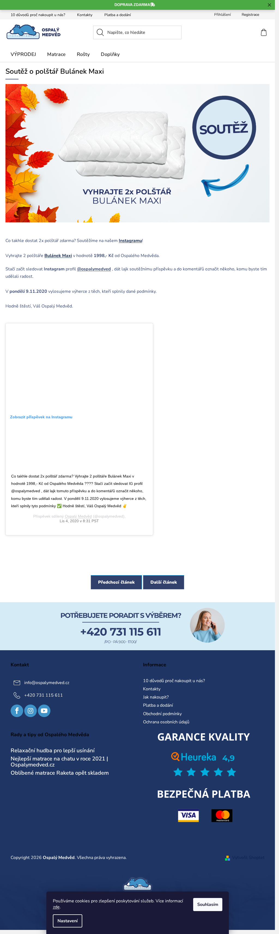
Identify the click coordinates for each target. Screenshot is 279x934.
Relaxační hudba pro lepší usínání (53, 751)
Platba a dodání (117, 14)
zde (56, 907)
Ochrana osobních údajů (166, 722)
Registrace (250, 14)
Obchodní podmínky (162, 714)
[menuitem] (23, 54)
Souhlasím (207, 905)
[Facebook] (17, 711)
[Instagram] (30, 711)
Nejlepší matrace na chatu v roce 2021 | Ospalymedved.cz (59, 762)
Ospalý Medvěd (78, 516)
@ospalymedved (94, 269)
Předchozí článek (116, 582)
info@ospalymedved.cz (46, 683)
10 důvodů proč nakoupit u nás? (38, 14)
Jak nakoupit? (156, 697)
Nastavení (67, 921)
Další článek (163, 582)
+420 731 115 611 (43, 695)
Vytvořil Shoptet (248, 858)
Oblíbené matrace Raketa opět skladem (60, 773)
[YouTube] (44, 711)
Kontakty (84, 14)
